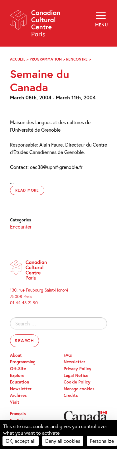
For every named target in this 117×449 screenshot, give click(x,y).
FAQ (68, 355)
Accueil (17, 59)
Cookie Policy (77, 382)
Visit (14, 402)
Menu (101, 25)
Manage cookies (79, 389)
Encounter (21, 226)
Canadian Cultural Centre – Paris (35, 25)
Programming (23, 362)
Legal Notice (76, 375)
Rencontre (77, 59)
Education (19, 382)
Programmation (46, 59)
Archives (18, 395)
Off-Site (18, 368)
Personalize (102, 441)
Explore (17, 375)
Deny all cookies (62, 441)
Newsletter (21, 389)
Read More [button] (27, 190)
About (16, 355)
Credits (71, 395)
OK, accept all (21, 441)
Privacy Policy (77, 368)
